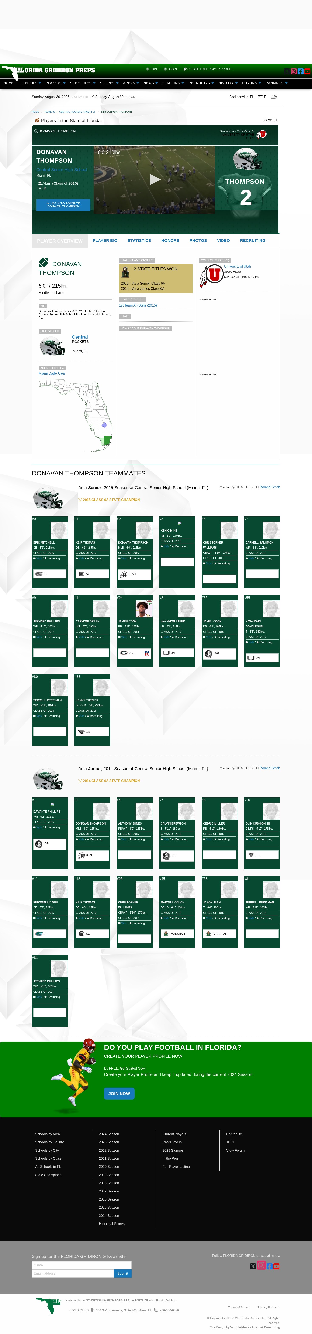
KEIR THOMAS (85, 542)
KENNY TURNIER (87, 700)
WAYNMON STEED (173, 621)
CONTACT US (79, 1310)
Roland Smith (270, 487)
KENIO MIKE (169, 530)
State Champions (48, 1175)
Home (35, 112)
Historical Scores (112, 1224)
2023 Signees (173, 1150)
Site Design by (245, 1327)
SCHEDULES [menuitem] (80, 83)
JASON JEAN (212, 902)
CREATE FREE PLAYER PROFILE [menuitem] (210, 69)
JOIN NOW (119, 1093)
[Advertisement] (156, 32)
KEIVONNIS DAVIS (45, 902)
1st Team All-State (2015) (138, 305)
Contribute (234, 1134)
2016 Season (109, 1199)
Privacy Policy (266, 1307)
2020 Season (109, 1166)
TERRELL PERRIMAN (47, 700)
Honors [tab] (170, 240)
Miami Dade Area (52, 373)
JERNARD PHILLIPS (46, 621)
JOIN (230, 1142)
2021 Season (109, 1158)
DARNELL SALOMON (259, 542)
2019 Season (109, 1175)
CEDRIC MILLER (214, 823)
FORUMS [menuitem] (249, 83)
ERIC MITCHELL (44, 542)
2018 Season (109, 1183)
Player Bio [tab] (105, 240)
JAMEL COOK (212, 621)
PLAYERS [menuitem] (54, 83)
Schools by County (49, 1142)
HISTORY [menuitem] (226, 83)
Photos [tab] (198, 240)
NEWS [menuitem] (148, 83)
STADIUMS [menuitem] (171, 83)
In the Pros (171, 1158)
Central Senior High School (61, 169)
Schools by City (47, 1150)
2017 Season (109, 1191)
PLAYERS (50, 112)
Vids (39, 558)
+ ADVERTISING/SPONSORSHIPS (106, 1300)
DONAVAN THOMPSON (133, 542)
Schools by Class (48, 1158)
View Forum (235, 1150)
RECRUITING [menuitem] (199, 83)
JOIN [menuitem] (153, 69)
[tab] (60, 241)
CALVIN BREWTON (173, 823)
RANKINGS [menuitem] (275, 83)
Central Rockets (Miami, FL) (77, 112)
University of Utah (237, 266)
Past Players (172, 1142)
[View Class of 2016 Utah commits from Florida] (211, 276)
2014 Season (109, 1216)
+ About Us (73, 1300)
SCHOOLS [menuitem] (28, 83)
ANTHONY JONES (130, 823)
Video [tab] (223, 240)
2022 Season (109, 1150)
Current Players (174, 1134)
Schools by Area (47, 1134)
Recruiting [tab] (253, 240)
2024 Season (109, 1134)
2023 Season (109, 1142)
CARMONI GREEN (87, 621)
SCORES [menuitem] (107, 83)
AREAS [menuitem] (129, 83)
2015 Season (109, 1207)
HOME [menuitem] (8, 83)
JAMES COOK (127, 621)
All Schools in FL (48, 1166)
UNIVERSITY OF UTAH (238, 134)
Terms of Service (239, 1307)
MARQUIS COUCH (172, 902)
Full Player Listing (176, 1166)
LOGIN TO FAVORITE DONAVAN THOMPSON (63, 205)
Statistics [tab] (139, 240)
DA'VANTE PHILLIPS (46, 811)
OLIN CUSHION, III (258, 823)
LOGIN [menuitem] (172, 69)
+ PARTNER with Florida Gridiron (154, 1300)
